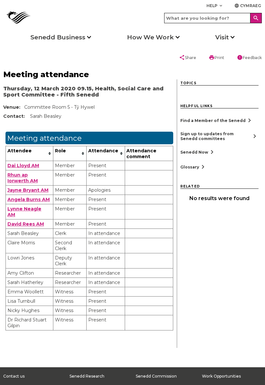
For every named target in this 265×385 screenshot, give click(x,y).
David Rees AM (25, 224)
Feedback (249, 57)
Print (216, 57)
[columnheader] (29, 153)
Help (215, 5)
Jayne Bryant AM (27, 190)
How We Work (150, 37)
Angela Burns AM (28, 199)
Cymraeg (247, 5)
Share (187, 57)
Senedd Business (57, 37)
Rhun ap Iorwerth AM (22, 178)
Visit (222, 37)
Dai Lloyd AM (23, 165)
